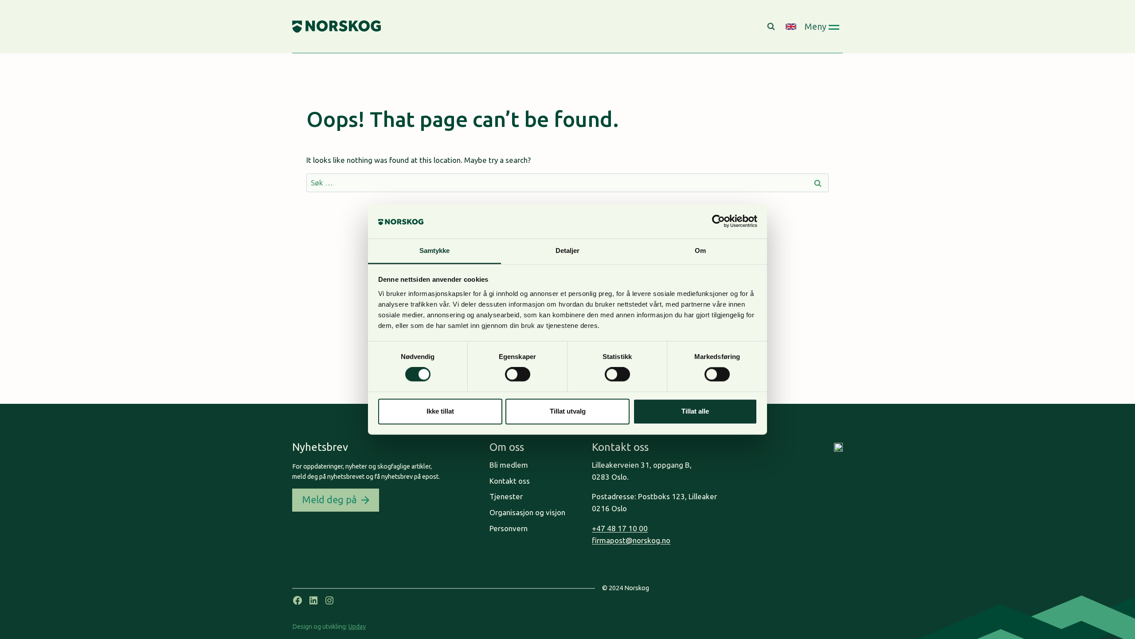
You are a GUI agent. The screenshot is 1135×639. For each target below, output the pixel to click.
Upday (357, 626)
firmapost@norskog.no (631, 540)
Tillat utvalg (568, 411)
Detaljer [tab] (568, 250)
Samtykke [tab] (434, 250)
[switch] (517, 374)
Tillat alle (695, 411)
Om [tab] (700, 250)
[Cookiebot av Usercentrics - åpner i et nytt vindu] (718, 221)
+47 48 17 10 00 (620, 528)
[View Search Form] (772, 27)
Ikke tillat (440, 411)
